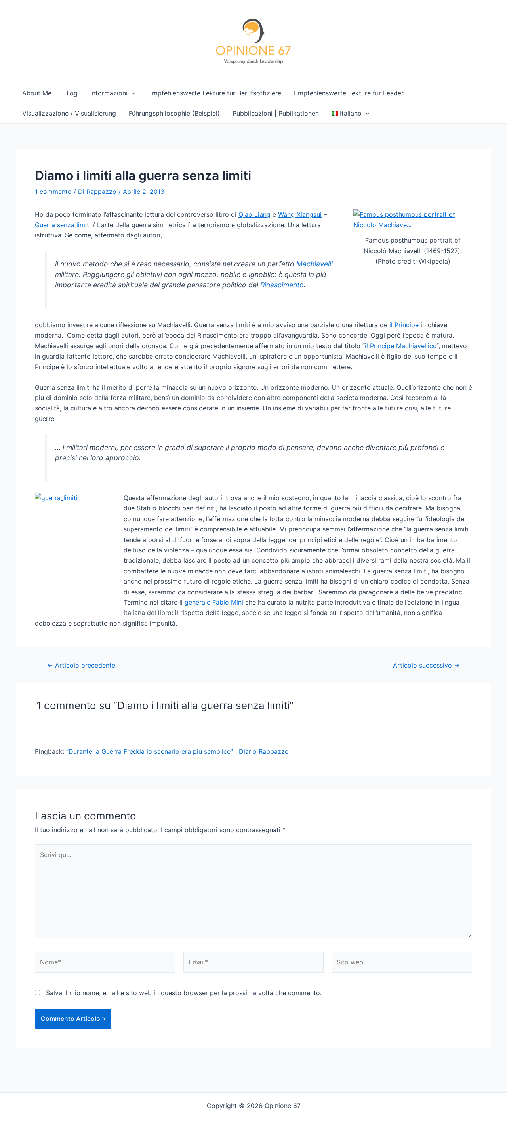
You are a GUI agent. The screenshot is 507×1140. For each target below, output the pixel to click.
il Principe (404, 325)
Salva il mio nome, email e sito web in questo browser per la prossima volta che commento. (184, 993)
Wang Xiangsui (300, 214)
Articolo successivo (426, 665)
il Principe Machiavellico (400, 346)
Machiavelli (314, 264)
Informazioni (109, 93)
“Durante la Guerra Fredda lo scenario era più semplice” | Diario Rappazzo (177, 751)
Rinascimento (282, 285)
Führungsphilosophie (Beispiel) (174, 113)
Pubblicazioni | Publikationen (276, 113)
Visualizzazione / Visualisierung (69, 113)
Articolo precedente (81, 665)
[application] (131, 93)
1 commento (53, 191)
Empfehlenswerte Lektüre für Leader (349, 93)
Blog (71, 93)
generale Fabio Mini (214, 602)
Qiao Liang (254, 214)
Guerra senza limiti (63, 225)
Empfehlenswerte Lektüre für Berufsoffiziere (214, 93)
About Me (36, 93)
